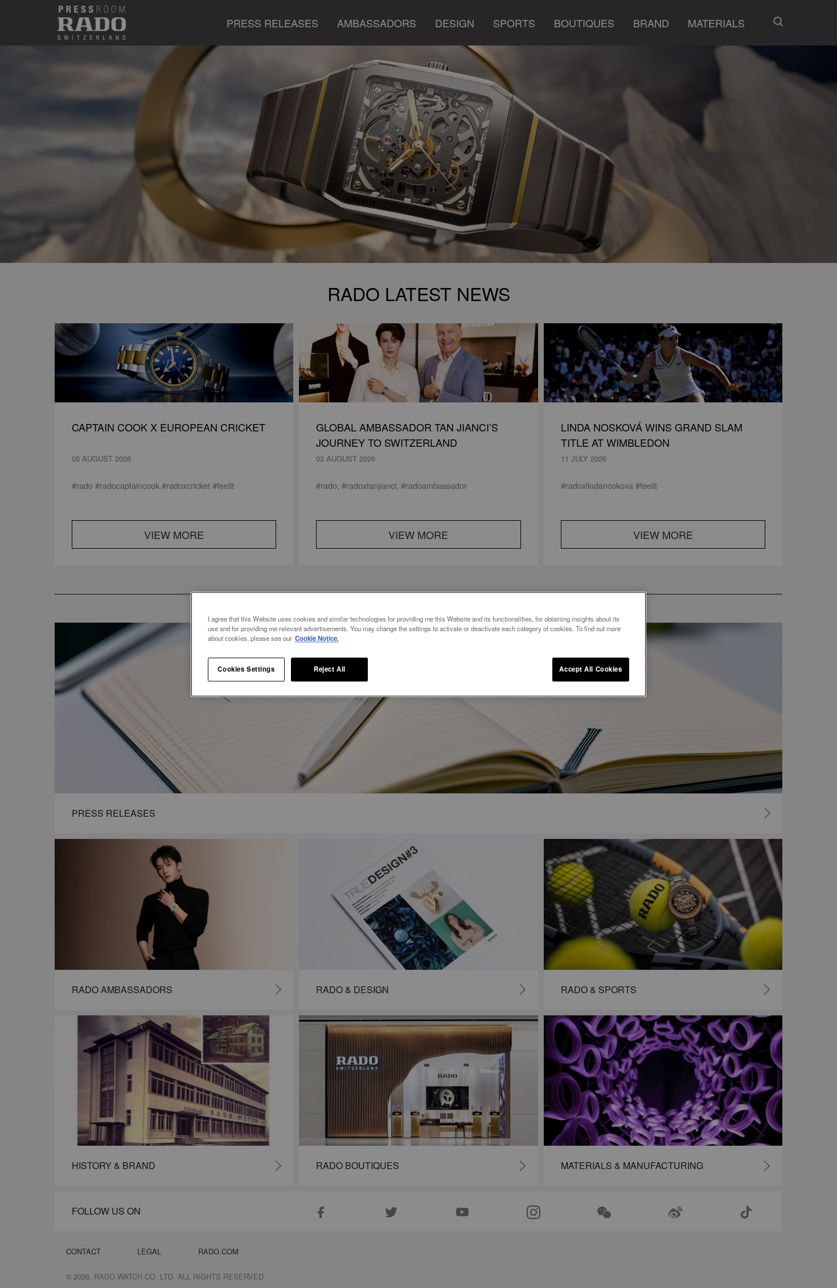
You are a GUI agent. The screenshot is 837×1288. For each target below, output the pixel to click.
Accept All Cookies (590, 668)
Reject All (330, 668)
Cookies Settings (246, 668)
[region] (418, 644)
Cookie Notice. (317, 638)
